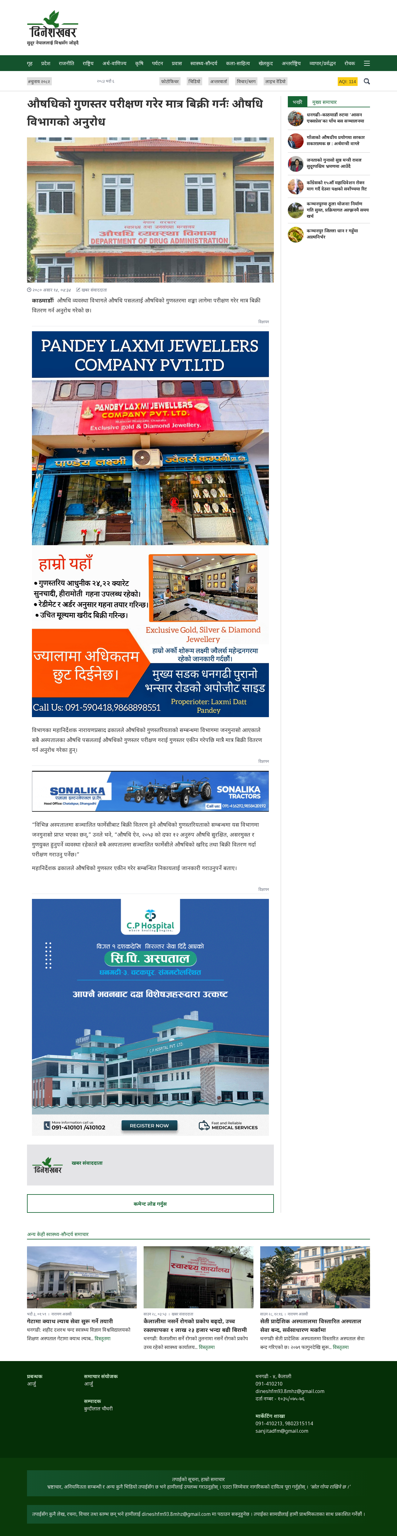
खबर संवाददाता (87, 1163)
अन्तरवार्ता (218, 82)
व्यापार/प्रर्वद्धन (323, 64)
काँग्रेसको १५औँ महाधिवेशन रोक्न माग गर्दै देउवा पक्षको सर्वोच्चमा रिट (337, 186)
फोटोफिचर (170, 82)
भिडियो (194, 82)
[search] (367, 81)
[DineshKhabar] (52, 24)
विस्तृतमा (102, 1339)
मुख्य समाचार (324, 103)
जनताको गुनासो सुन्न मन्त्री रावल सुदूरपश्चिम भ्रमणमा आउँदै (334, 164)
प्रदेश (45, 64)
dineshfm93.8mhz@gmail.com (176, 1514)
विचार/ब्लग (246, 82)
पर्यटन (157, 64)
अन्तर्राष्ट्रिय (291, 64)
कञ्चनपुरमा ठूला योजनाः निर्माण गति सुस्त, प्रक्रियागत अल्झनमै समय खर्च (338, 210)
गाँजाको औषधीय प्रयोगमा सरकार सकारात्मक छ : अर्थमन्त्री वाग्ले (336, 141)
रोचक (350, 64)
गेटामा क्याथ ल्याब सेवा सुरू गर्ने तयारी (70, 1321)
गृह (30, 64)
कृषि (139, 64)
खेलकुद (266, 64)
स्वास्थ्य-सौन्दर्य (203, 64)
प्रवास (177, 64)
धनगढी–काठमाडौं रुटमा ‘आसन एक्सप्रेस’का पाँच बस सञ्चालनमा (335, 118)
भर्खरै (297, 103)
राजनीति (66, 64)
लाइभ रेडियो (275, 82)
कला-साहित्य (238, 64)
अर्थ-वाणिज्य (114, 64)
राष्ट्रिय (88, 64)
